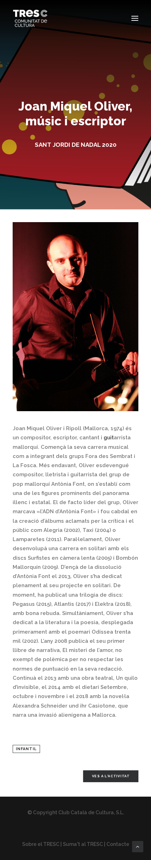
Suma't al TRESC (83, 844)
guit (109, 437)
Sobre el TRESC (40, 844)
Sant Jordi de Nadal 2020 (76, 144)
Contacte (117, 844)
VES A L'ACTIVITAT (111, 776)
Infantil (26, 749)
